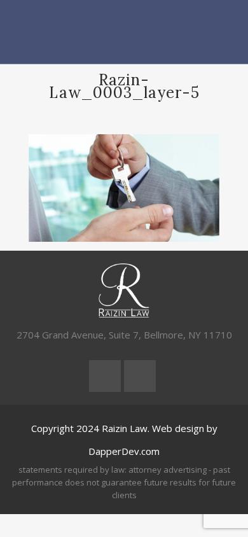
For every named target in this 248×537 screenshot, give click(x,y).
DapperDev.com (124, 451)
